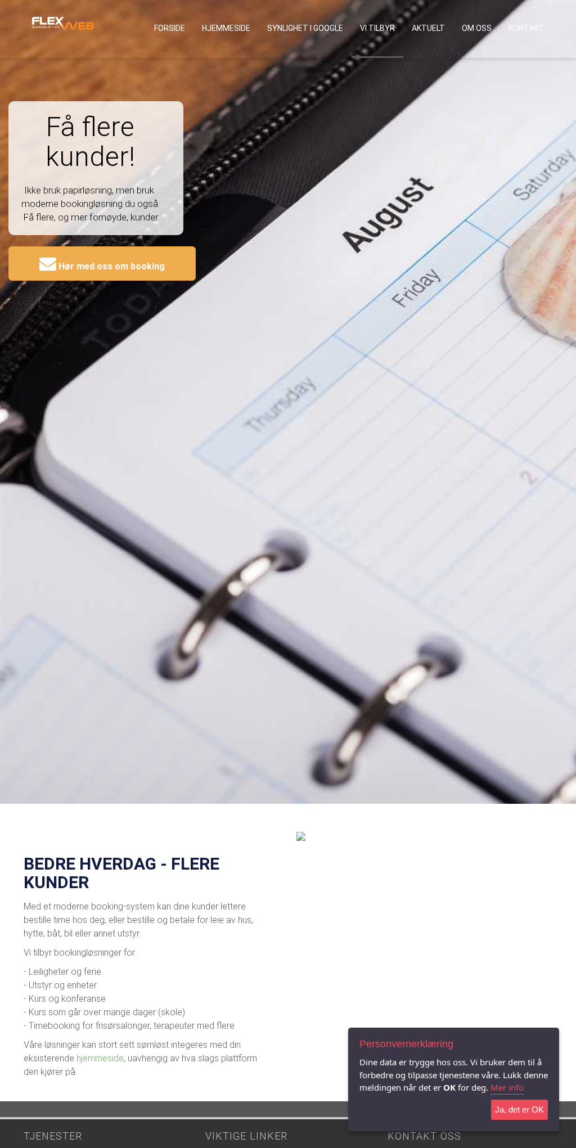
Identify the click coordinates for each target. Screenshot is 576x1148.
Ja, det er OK (519, 1109)
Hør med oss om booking (110, 266)
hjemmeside (100, 1058)
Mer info (507, 1087)
